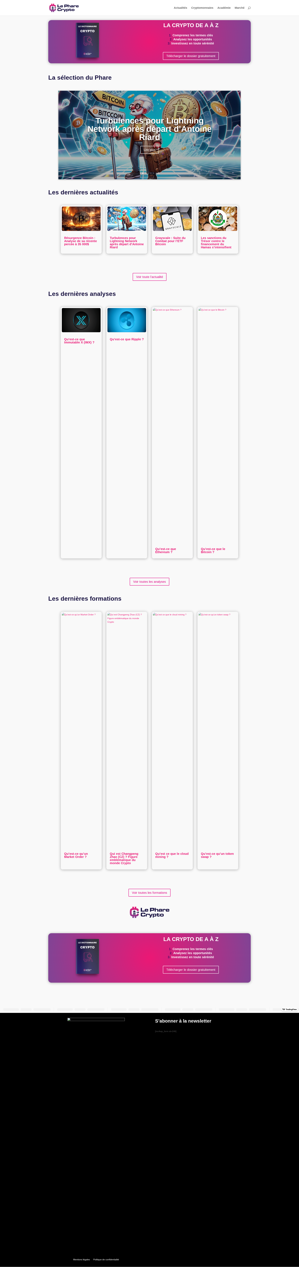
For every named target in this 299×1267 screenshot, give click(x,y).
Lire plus (149, 150)
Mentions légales (81, 1259)
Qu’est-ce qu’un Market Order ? (76, 855)
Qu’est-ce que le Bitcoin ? (213, 550)
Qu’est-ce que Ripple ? (127, 339)
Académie (224, 8)
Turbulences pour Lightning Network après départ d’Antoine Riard (150, 129)
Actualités (180, 8)
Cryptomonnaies (202, 8)
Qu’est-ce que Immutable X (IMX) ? (79, 341)
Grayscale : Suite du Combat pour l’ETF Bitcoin (170, 241)
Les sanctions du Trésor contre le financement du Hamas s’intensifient (216, 242)
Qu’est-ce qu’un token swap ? (217, 855)
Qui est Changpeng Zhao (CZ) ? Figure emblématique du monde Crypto (124, 858)
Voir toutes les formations (149, 892)
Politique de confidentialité (106, 1259)
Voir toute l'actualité (149, 277)
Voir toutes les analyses (149, 581)
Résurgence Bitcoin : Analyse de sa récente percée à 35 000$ (80, 241)
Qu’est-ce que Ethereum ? (165, 550)
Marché (239, 8)
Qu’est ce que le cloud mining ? (172, 855)
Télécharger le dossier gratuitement (190, 56)
